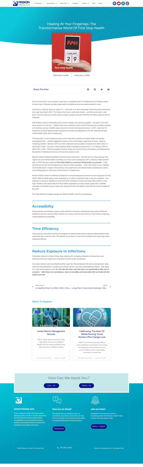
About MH (63, 3)
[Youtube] (119, 3)
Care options (51, 3)
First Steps (37, 3)
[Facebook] (114, 3)
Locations (75, 3)
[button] (88, 89)
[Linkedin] (123, 3)
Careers (84, 3)
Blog (93, 3)
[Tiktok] (127, 3)
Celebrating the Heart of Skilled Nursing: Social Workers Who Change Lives (92, 334)
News (100, 3)
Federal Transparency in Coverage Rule (109, 448)
